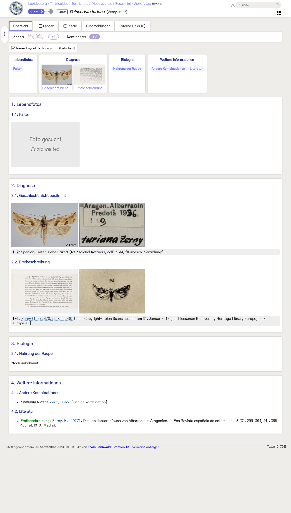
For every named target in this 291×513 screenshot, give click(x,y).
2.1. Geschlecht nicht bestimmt (38, 195)
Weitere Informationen (177, 60)
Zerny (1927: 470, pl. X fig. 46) (47, 319)
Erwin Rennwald (99, 447)
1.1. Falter (20, 114)
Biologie (127, 60)
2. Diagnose (23, 186)
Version (121, 447)
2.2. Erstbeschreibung (30, 262)
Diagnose (73, 60)
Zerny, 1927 (60, 402)
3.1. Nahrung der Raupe (32, 353)
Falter (17, 68)
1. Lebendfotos (26, 104)
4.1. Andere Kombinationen (35, 393)
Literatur (196, 68)
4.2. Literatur (22, 411)
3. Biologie (22, 344)
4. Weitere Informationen (36, 383)
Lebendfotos (23, 60)
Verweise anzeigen (146, 447)
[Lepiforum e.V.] (16, 9)
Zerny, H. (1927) (66, 421)
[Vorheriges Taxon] (31, 11)
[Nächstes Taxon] (42, 11)
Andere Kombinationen (168, 68)
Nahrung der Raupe (127, 68)
